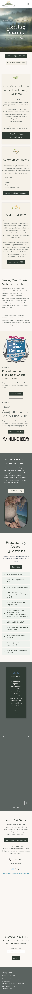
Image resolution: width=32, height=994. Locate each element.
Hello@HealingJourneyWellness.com (16, 873)
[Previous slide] (3, 736)
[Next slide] (28, 736)
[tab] (13, 807)
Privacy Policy (7, 972)
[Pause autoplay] (26, 803)
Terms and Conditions (9, 975)
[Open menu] (28, 4)
